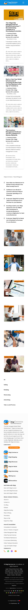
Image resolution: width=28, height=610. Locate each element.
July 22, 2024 (10, 143)
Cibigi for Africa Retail (11, 55)
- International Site (19, 588)
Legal (6, 569)
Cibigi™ (14, 577)
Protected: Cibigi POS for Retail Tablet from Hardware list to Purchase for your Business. (15, 200)
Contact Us (6, 502)
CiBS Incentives (12, 480)
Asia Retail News (16, 53)
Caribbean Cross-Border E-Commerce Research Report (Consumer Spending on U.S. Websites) (14, 192)
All (4, 379)
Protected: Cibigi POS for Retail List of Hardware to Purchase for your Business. (15, 220)
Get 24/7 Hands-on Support (11, 529)
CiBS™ (17, 577)
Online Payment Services (10, 535)
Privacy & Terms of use (14, 569)
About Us (6, 499)
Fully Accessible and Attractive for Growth (16, 579)
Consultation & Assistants (10, 527)
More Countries (19, 592)
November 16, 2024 (12, 39)
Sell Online (11, 572)
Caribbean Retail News (11, 108)
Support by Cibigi (8, 520)
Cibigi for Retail (12, 466)
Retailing (6, 389)
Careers (9, 574)
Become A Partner (18, 572)
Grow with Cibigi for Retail (10, 493)
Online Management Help (10, 532)
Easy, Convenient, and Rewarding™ (12, 581)
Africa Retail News (12, 51)
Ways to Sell (7, 518)
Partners (6, 507)
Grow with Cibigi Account (10, 488)
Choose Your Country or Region (14, 595)
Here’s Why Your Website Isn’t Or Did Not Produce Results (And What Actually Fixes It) (15, 184)
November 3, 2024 (11, 93)
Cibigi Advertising (13, 471)
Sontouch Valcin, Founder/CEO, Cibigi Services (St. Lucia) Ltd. (12, 35)
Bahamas (10, 155)
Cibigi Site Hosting (8, 510)
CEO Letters (18, 574)
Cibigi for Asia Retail (14, 111)
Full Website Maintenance (10, 537)
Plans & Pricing (7, 513)
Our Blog (6, 505)
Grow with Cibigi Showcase (10, 490)
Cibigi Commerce (13, 452)
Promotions (7, 515)
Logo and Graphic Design (10, 545)
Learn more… (7, 444)
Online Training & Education (11, 543)
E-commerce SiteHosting (10, 540)
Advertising (7, 399)
